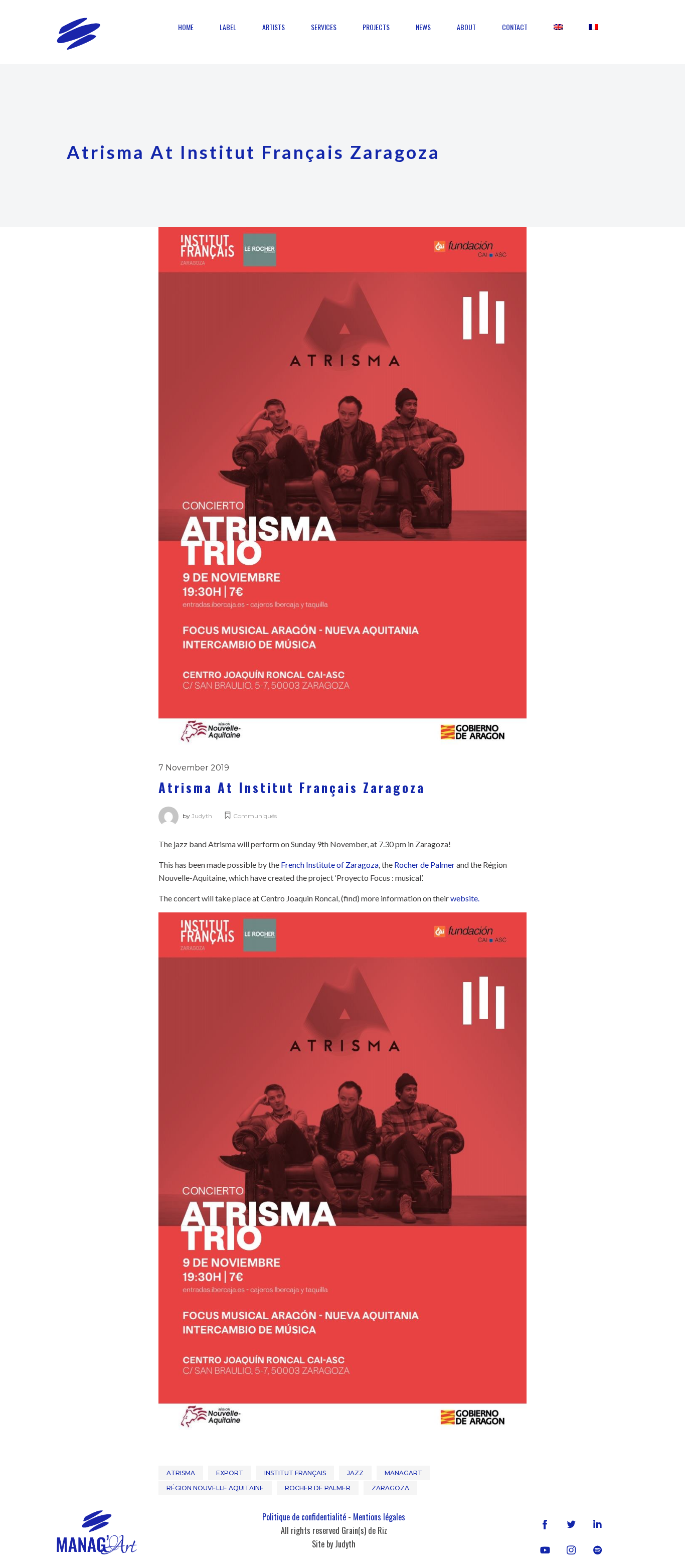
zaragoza (390, 1488)
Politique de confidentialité (304, 1517)
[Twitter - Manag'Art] (571, 1523)
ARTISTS (273, 27)
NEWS (423, 27)
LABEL (228, 27)
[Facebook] (545, 1523)
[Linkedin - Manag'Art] (597, 1523)
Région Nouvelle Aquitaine (215, 1488)
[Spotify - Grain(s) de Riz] (597, 1550)
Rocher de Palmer (424, 864)
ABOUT (466, 27)
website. (464, 898)
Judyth (202, 816)
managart (403, 1473)
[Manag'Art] (78, 34)
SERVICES (323, 27)
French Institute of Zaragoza (330, 864)
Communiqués (255, 816)
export (229, 1473)
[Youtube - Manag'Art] (545, 1550)
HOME (186, 27)
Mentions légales (379, 1517)
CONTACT (515, 27)
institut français (295, 1473)
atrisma (180, 1473)
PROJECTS (376, 27)
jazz (355, 1473)
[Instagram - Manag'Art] (571, 1550)
